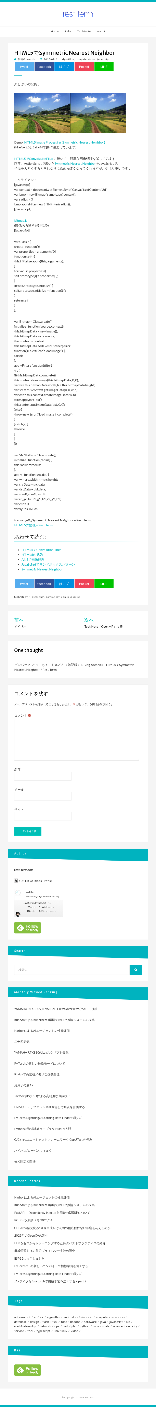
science (118, 1326)
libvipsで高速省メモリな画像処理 (37, 1074)
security (131, 1326)
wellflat (30, 892)
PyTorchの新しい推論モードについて (39, 1063)
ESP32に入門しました (29, 1258)
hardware (90, 1322)
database (20, 1322)
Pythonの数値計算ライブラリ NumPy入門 (42, 1129)
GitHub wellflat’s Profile (35, 881)
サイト (19, 809)
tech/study (21, 596)
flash (45, 1322)
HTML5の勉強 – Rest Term (33, 525)
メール (19, 789)
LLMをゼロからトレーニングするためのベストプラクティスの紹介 (60, 1243)
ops (56, 1326)
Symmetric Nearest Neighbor (75, 163)
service (19, 1331)
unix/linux (60, 1331)
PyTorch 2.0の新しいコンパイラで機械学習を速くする (51, 1266)
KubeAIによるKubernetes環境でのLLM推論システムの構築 (54, 1020)
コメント (22, 715)
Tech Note (84, 31)
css (122, 1317)
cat (90, 1317)
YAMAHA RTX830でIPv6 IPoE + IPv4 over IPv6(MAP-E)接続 (56, 1009)
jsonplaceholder (44, 896)
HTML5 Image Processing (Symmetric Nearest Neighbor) (64, 142)
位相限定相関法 (25, 1161)
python (84, 1326)
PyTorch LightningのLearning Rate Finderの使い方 (48, 1118)
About (101, 31)
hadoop (75, 1322)
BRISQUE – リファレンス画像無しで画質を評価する (49, 1107)
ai (35, 1317)
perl (65, 1326)
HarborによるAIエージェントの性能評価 (42, 1030)
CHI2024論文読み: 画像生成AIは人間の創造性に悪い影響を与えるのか (62, 1228)
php (74, 1326)
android (69, 1317)
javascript (103, 59)
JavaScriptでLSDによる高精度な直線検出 (42, 1096)
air (41, 1317)
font (64, 1322)
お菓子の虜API (24, 1085)
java (103, 1322)
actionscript (22, 1317)
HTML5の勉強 (32, 554)
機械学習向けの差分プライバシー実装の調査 (44, 1250)
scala (105, 1326)
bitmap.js (20, 220)
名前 (17, 769)
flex (54, 1322)
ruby (96, 1326)
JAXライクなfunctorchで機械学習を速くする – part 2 (50, 1281)
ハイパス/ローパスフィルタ (33, 1150)
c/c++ (81, 1317)
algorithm (68, 59)
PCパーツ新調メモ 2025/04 (33, 1220)
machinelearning (25, 1326)
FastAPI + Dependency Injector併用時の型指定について (52, 1212)
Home (55, 31)
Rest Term (88, 1397)
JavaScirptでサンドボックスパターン (48, 564)
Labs (68, 31)
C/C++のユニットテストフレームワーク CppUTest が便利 (53, 1139)
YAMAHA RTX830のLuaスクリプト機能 (41, 1052)
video (74, 1331)
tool (30, 1331)
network (45, 1326)
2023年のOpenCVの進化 (31, 1235)
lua (128, 1322)
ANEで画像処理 (33, 559)
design (34, 1322)
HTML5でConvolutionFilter (34, 158)
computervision (86, 59)
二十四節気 (21, 1041)
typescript (43, 1331)
